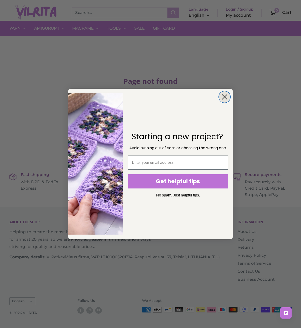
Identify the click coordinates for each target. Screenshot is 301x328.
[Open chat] (286, 313)
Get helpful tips (178, 181)
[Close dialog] (224, 97)
